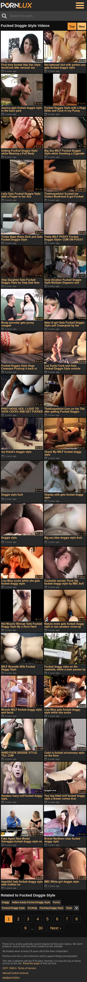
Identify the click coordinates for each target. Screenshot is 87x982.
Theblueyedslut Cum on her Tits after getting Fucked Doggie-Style (64, 410)
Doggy (5, 902)
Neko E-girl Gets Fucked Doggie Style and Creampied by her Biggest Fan (64, 324)
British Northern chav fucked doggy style (62, 840)
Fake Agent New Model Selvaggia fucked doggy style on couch (21, 840)
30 (40, 928)
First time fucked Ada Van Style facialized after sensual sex (20, 66)
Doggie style (9, 537)
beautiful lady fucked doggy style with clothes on (22, 883)
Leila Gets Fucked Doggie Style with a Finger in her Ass (20, 195)
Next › (55, 928)
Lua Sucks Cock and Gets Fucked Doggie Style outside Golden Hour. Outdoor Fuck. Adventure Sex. (62, 367)
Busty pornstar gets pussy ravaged (17, 324)
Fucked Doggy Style (13, 908)
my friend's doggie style (16, 451)
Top (72, 26)
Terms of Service (27, 968)
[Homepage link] (16, 5)
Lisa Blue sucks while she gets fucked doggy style (20, 582)
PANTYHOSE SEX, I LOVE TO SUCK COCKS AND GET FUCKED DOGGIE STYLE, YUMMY (22, 410)
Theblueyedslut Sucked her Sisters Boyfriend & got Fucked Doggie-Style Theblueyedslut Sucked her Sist (63, 195)
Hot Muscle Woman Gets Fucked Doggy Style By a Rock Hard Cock (21, 625)
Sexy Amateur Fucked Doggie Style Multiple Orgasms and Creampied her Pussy (62, 281)
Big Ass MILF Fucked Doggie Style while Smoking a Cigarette (64, 152)
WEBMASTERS (11, 978)
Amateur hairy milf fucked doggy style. (21, 797)
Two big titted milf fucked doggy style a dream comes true (64, 797)
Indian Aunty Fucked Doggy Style (31, 902)
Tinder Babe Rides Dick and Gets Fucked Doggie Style (21, 238)
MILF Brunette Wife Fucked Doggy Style (18, 668)
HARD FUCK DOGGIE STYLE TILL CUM (19, 754)
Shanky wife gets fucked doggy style (63, 496)
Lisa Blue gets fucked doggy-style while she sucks (62, 711)
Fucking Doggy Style (51, 908)
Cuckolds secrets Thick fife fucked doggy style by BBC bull (64, 582)
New (82, 26)
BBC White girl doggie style (61, 881)
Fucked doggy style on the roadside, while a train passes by (65, 668)
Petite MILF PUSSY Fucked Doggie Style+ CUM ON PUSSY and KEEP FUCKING (63, 238)
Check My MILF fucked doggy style (62, 453)
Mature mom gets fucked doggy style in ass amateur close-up (64, 625)
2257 (5, 968)
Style (69, 908)
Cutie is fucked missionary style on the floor (64, 754)
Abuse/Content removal (15, 973)
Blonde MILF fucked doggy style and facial (21, 711)
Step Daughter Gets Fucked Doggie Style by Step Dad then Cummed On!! (20, 281)
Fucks (56, 902)
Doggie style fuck (12, 494)
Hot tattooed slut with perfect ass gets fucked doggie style (64, 66)
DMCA (13, 968)
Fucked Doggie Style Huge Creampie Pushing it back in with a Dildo (19, 367)
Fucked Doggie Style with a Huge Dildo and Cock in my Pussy (65, 109)
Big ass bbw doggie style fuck (63, 537)
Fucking (32, 908)
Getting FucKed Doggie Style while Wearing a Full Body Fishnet (19, 152)
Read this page (31, 963)
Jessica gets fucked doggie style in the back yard (21, 109)
